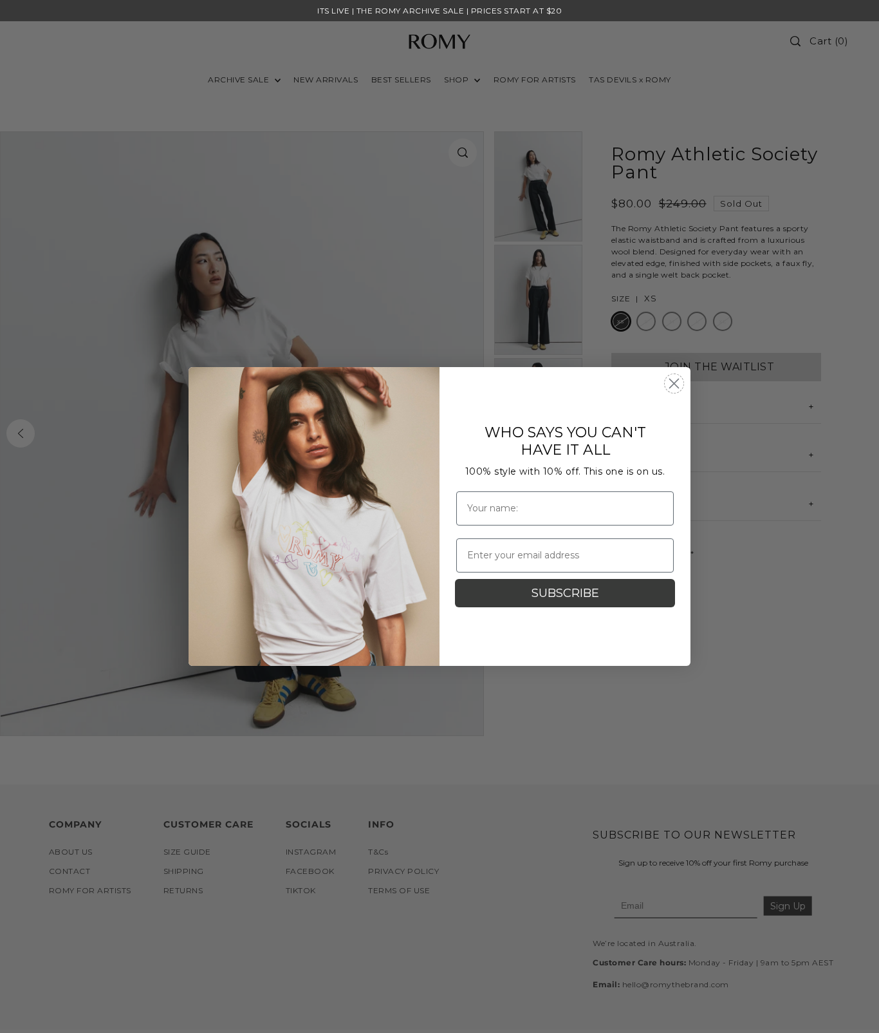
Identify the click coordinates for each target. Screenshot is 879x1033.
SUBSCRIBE (565, 593)
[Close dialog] (674, 383)
